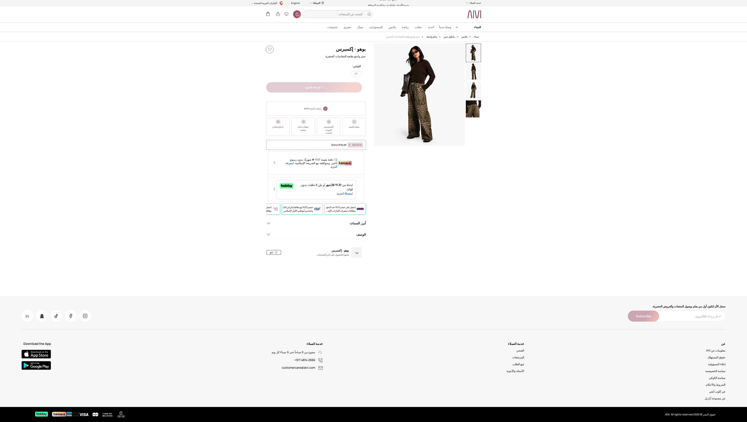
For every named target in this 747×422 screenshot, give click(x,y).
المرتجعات (518, 357)
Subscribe (643, 316)
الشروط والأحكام (716, 384)
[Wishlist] (270, 49)
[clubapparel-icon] (297, 14)
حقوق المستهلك (717, 357)
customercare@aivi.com (298, 368)
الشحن (520, 350)
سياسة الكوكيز (717, 378)
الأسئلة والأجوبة (515, 371)
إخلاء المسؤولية (717, 364)
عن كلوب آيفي (717, 391)
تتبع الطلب (518, 364)
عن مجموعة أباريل (715, 398)
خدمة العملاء (475, 3)
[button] (286, 14)
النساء (477, 27)
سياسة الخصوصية (715, 371)
